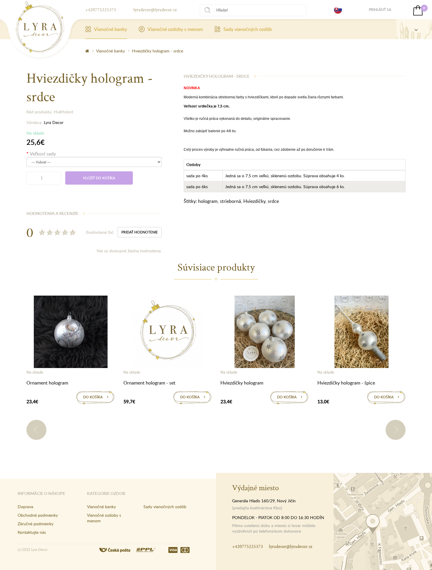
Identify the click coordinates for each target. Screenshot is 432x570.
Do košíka (93, 397)
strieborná (230, 201)
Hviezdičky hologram (241, 383)
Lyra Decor (53, 122)
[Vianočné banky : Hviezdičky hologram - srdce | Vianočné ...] (40, 27)
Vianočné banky (110, 29)
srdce (273, 201)
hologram (207, 201)
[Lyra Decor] (414, 29)
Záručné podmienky (35, 523)
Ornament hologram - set (149, 383)
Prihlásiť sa (380, 9)
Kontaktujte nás (32, 532)
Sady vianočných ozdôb (247, 29)
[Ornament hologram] (71, 333)
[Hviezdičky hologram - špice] (361, 333)
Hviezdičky (254, 201)
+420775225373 (100, 9)
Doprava (25, 506)
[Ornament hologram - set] (167, 333)
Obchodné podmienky (38, 515)
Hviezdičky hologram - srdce (157, 51)
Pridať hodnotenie (139, 232)
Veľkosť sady (43, 153)
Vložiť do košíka (99, 177)
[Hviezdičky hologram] (265, 333)
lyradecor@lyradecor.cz (155, 9)
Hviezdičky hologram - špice (346, 383)
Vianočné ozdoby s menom (175, 29)
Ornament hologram (47, 383)
